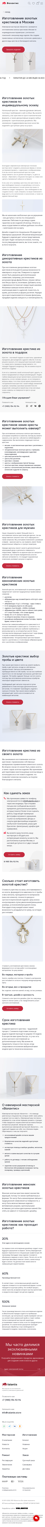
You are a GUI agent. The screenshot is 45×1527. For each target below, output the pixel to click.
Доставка (26, 1469)
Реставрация (7, 1460)
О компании (7, 1440)
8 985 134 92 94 (11, 861)
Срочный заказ (28, 1460)
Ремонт (6, 1455)
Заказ (25, 1455)
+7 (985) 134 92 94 (10, 406)
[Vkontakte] (35, 406)
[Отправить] (38, 1369)
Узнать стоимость (12, 476)
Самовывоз (27, 1464)
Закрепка (6, 1469)
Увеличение (7, 1464)
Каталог (25, 1440)
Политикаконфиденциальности (9, 1489)
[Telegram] (31, 406)
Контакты (6, 1448)
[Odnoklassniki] (20, 1426)
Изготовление (29, 1435)
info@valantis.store (11, 1413)
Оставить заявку (14, 855)
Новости (5, 1444)
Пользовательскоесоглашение (28, 1489)
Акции (25, 1448)
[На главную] (10, 3)
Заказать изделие (13, 49)
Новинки (26, 1444)
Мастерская (8, 1435)
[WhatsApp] (27, 406)
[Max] (39, 406)
